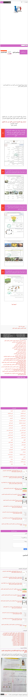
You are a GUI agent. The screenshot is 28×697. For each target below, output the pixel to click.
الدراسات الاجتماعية (9, 50)
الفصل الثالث (10, 442)
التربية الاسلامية (23, 415)
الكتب (25, 447)
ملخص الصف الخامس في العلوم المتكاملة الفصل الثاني (15, 358)
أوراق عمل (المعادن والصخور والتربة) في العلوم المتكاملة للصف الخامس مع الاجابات (15, 357)
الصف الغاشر (10, 437)
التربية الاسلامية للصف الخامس (20, 353)
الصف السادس (10, 435)
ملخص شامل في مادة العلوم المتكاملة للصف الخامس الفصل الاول (14, 372)
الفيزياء (11, 444)
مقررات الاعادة (23, 461)
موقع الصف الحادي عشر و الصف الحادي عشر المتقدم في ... (12, 634)
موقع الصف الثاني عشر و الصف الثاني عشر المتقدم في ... (13, 632)
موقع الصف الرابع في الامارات (18, 641)
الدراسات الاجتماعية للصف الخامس (19, 347)
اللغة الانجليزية (23, 449)
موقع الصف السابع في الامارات (18, 638)
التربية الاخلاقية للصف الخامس (20, 346)
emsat (12, 464)
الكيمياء (11, 447)
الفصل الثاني (23, 444)
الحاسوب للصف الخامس (21, 343)
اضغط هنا (14, 304)
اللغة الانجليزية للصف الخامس (20, 349)
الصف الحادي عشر (10, 430)
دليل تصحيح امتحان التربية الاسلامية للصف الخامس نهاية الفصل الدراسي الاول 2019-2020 (14, 363)
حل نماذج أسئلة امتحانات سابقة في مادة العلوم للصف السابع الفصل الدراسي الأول (12, 507)
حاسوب (24, 456)
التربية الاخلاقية (10, 413)
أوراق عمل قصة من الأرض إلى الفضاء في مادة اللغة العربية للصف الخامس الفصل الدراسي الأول (11, 483)
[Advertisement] (14, 29)
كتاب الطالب (23, 459)
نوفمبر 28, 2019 (22, 326)
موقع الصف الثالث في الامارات (18, 642)
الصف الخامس (23, 328)
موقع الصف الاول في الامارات (18, 645)
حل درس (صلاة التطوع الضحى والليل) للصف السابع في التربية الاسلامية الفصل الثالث (12, 471)
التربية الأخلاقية (23, 413)
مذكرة (12, 459)
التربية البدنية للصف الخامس (20, 344)
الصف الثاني (11, 427)
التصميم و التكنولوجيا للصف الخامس (19, 342)
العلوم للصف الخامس (21, 350)
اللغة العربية (11, 449)
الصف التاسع (23, 425)
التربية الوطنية (23, 418)
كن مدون (2, 694)
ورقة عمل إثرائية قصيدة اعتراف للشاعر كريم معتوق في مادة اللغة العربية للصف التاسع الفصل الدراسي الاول (16, 208)
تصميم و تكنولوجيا (23, 454)
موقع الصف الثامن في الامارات (18, 637)
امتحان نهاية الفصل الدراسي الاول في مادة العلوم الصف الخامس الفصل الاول (15, 374)
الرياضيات (11, 420)
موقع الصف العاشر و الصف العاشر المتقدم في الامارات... (13, 635)
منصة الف (11, 461)
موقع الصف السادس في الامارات (18, 639)
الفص (12, 439)
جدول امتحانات (10, 454)
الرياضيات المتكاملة (22, 423)
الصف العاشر (23, 437)
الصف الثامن (23, 427)
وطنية (25, 464)
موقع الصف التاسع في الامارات (18, 636)
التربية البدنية (11, 415)
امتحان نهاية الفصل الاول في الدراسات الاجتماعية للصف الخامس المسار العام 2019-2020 (15, 369)
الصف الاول (11, 423)
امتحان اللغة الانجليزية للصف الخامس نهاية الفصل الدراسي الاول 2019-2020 (14, 365)
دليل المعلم (11, 456)
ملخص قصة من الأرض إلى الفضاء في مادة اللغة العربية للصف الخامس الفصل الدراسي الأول (12, 477)
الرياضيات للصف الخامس (21, 352)
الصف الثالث (11, 425)
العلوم (19, 328)
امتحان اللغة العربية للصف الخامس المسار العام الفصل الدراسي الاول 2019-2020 (13, 367)
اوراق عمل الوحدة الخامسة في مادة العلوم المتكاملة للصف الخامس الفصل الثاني (14, 361)
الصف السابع (23, 435)
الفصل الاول (14, 328)
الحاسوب (11, 418)
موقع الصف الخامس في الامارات (18, 640)
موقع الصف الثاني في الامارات (18, 644)
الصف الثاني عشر (23, 430)
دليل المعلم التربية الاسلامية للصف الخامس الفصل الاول (15, 340)
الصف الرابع (11, 432)
